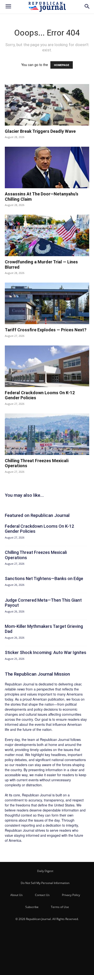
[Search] (87, 6)
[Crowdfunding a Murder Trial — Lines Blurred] (47, 235)
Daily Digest (45, 871)
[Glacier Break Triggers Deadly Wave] (47, 105)
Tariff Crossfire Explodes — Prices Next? (46, 329)
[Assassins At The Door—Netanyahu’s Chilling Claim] (47, 167)
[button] (8, 6)
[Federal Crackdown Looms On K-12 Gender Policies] (47, 366)
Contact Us (42, 895)
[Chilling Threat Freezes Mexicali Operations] (47, 434)
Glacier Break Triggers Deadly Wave (40, 131)
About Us (16, 895)
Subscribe (32, 907)
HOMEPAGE (61, 65)
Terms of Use (60, 907)
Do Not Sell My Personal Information (45, 883)
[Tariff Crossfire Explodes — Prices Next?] (47, 303)
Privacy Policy (71, 895)
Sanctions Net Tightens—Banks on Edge (44, 578)
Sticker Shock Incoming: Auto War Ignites (45, 652)
